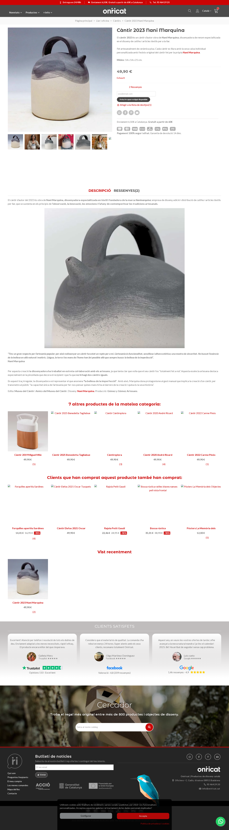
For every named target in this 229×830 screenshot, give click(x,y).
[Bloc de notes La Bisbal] (201, 505)
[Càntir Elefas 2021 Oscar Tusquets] (28, 431)
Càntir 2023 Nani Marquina (27, 602)
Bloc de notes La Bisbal (201, 528)
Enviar (43, 775)
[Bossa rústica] (71, 505)
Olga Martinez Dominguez (120, 655)
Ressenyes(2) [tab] (127, 191)
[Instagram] (190, 757)
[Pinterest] (208, 757)
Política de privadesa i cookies (155, 823)
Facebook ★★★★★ (116, 658)
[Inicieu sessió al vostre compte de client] (197, 10)
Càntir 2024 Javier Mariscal (71, 454)
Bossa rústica (71, 528)
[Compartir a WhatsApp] (119, 112)
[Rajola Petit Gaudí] (28, 505)
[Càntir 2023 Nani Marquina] (28, 579)
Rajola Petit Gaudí (28, 528)
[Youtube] (217, 757)
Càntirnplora (201, 454)
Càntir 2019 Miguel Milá (114, 454)
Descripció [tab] (99, 191)
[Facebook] (199, 757)
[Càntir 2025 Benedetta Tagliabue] (158, 431)
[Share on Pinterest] (131, 112)
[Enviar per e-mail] (137, 112)
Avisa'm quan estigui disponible (133, 99)
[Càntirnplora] (201, 431)
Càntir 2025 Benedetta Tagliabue (158, 454)
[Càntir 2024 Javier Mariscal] (71, 431)
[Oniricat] (114, 11)
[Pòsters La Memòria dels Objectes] (114, 505)
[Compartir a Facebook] (125, 112)
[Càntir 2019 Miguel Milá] (114, 431)
